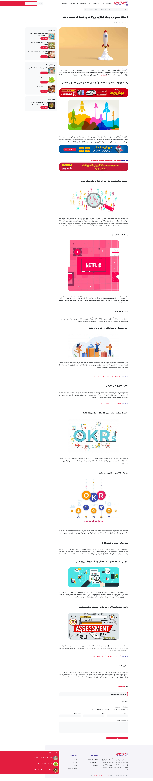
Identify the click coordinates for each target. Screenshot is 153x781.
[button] (25, 23)
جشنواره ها (95, 765)
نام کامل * (125, 713)
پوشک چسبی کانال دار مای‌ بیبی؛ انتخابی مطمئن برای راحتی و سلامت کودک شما (38, 34)
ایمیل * (103, 713)
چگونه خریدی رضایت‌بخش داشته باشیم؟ (38, 68)
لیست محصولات (94, 762)
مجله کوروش (104, 76)
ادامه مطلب (44, 38)
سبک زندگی (96, 3)
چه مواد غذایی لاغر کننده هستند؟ (40, 77)
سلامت (89, 3)
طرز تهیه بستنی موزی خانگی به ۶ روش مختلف (39, 43)
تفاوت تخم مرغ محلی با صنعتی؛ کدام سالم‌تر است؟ (37, 52)
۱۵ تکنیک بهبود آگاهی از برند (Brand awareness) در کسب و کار (106, 160)
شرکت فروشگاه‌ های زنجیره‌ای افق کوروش (101, 775)
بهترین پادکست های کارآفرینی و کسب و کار (111, 403)
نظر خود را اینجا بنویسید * (122, 720)
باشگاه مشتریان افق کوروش (68, 3)
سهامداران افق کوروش (93, 759)
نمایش (119, 69)
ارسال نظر (117, 738)
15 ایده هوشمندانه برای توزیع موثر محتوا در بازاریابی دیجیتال (107, 656)
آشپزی (102, 3)
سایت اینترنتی (77, 713)
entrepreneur (122, 686)
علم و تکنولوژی (116, 10)
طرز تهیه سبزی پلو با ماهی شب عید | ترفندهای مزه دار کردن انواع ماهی (39, 103)
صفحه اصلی (108, 3)
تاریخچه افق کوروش (81, 3)
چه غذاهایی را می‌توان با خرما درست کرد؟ (38, 86)
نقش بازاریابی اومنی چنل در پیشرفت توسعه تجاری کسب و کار (107, 376)
